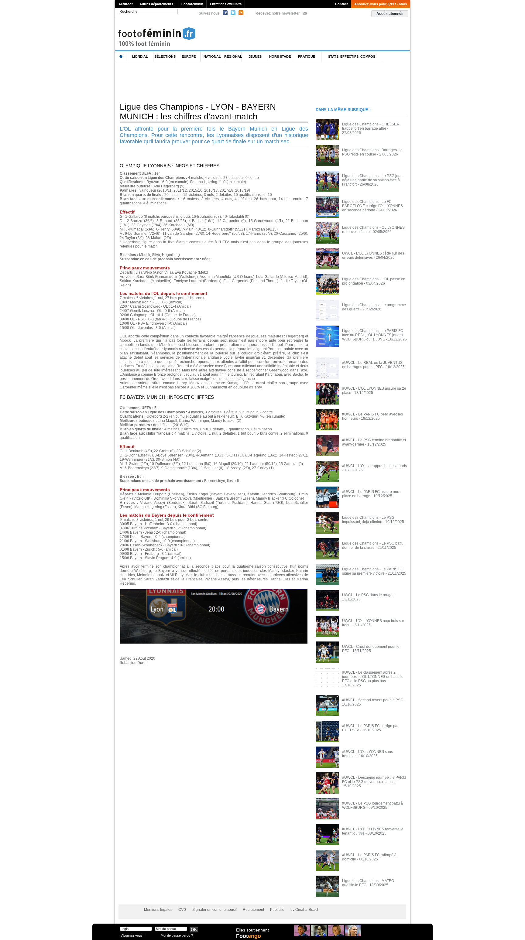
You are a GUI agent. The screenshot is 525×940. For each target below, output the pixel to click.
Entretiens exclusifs (226, 4)
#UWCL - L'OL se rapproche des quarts (374, 466)
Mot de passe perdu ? (177, 935)
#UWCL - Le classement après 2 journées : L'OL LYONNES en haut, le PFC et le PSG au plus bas (372, 676)
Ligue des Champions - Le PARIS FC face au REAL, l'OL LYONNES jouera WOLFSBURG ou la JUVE (372, 335)
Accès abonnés (389, 14)
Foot (248, 936)
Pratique (306, 56)
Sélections (165, 56)
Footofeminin (192, 4)
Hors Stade (280, 56)
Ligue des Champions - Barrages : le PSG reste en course (372, 152)
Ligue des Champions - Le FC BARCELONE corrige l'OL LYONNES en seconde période (372, 206)
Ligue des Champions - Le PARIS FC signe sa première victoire (372, 571)
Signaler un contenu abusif (214, 910)
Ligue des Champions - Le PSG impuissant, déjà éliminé (368, 519)
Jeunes (255, 56)
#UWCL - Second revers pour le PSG (372, 700)
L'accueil (121, 56)
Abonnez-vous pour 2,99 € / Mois (380, 4)
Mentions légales (158, 910)
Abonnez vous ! (132, 935)
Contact (341, 4)
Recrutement (253, 910)
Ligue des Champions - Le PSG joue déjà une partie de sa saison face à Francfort (372, 180)
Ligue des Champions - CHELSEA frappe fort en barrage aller (370, 126)
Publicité (277, 910)
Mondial (140, 56)
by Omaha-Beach (304, 910)
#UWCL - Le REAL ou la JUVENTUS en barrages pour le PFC (372, 365)
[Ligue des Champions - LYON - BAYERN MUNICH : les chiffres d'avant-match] (213, 591)
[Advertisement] (225, 81)
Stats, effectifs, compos (351, 56)
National (212, 56)
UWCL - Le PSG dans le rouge (367, 595)
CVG (182, 910)
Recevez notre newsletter (278, 13)
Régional (233, 56)
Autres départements (156, 4)
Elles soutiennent (252, 930)
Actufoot (125, 4)
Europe (189, 56)
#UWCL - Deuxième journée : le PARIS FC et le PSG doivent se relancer (374, 779)
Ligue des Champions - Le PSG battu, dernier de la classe (373, 545)
